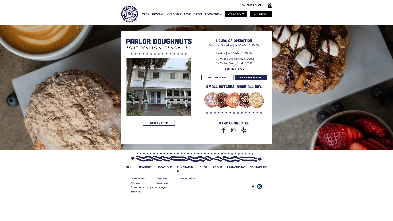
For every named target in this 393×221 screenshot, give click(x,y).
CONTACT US (258, 167)
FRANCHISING (236, 167)
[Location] (243, 5)
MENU (130, 167)
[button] (269, 5)
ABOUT (217, 167)
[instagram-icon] (259, 186)
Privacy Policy (187, 179)
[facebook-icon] (253, 186)
